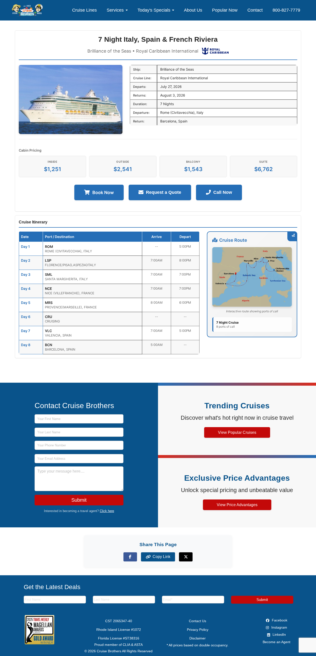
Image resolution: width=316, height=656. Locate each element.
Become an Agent (276, 642)
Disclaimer (197, 638)
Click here (107, 511)
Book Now (103, 192)
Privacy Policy (197, 630)
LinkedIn (279, 634)
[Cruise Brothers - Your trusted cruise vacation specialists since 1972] (27, 10)
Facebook (279, 620)
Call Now (222, 192)
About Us (193, 10)
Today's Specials (154, 10)
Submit (79, 500)
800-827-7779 (286, 10)
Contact (255, 10)
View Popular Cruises (237, 432)
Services (115, 10)
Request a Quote (163, 192)
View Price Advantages (237, 505)
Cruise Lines (84, 10)
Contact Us (197, 621)
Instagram (278, 627)
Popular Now (224, 10)
